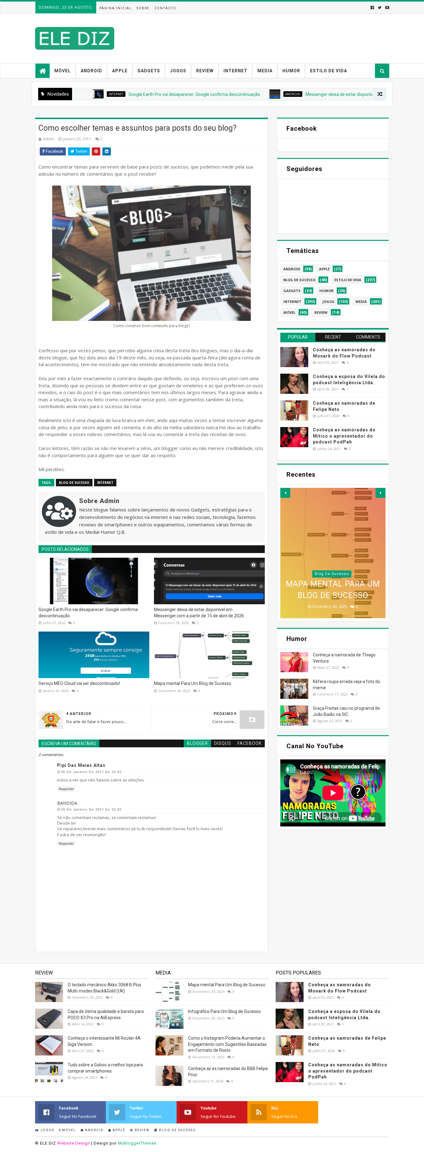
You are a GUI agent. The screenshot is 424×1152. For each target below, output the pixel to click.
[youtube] (386, 8)
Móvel (62, 70)
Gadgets (149, 70)
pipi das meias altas (81, 765)
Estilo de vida (328, 70)
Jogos (178, 70)
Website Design (73, 1143)
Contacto (165, 8)
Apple (120, 70)
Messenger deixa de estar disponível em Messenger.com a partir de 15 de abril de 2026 (199, 612)
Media (265, 70)
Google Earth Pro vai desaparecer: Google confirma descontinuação (165, 94)
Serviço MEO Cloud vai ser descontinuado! (79, 683)
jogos (328, 301)
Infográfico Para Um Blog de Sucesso (224, 1011)
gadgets (291, 290)
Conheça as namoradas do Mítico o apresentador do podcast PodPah (344, 435)
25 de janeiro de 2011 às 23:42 (91, 772)
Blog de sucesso (177, 1130)
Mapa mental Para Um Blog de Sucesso (192, 683)
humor (326, 290)
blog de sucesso (74, 482)
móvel (289, 312)
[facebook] (372, 8)
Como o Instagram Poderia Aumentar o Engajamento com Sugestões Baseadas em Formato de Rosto (227, 1044)
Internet (235, 70)
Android (91, 70)
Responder (66, 789)
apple (324, 269)
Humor (291, 70)
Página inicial (115, 8)
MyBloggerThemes (137, 1143)
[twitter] (380, 8)
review (320, 312)
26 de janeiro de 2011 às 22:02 (91, 810)
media (361, 301)
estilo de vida (347, 279)
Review (205, 70)
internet (86, 94)
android (263, 94)
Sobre (143, 8)
